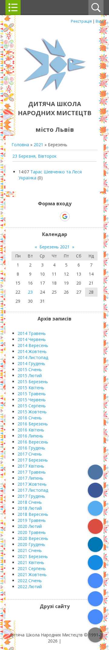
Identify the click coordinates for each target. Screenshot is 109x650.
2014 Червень (32, 339)
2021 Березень (33, 556)
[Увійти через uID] (43, 216)
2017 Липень (30, 478)
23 (30, 292)
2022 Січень (30, 580)
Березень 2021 (54, 247)
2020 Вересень (33, 538)
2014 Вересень (33, 345)
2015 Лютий (30, 375)
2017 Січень (30, 454)
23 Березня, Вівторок (34, 156)
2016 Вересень (33, 442)
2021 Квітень (31, 562)
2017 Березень (33, 460)
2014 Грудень (31, 363)
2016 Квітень (31, 430)
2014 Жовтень (32, 351)
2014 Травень (32, 333)
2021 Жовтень (32, 574)
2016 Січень (30, 418)
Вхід (100, 21)
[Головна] (54, 90)
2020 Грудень (31, 544)
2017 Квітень (31, 466)
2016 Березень (33, 424)
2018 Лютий (30, 508)
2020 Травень (32, 532)
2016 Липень (30, 436)
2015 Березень (33, 381)
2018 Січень (30, 502)
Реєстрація (81, 21)
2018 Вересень (33, 514)
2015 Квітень (31, 387)
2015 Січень (30, 369)
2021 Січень (30, 550)
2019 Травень (32, 520)
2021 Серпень (32, 568)
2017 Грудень (31, 496)
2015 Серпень (32, 406)
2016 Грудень (31, 448)
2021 (38, 144)
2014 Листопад (33, 357)
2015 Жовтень (32, 412)
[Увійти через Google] (65, 216)
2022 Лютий (30, 586)
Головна (20, 144)
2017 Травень (32, 472)
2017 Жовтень (32, 484)
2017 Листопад (33, 490)
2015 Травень (32, 393)
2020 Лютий (30, 526)
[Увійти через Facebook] (54, 216)
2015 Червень (32, 399)
